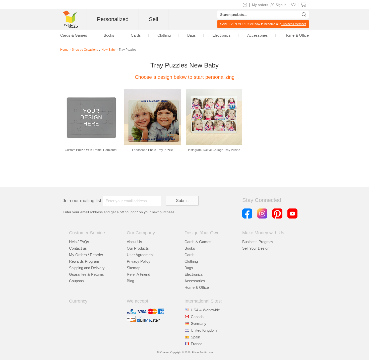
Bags (188, 268)
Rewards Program (84, 261)
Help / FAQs (79, 242)
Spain (195, 337)
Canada (197, 317)
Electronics (193, 274)
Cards (189, 255)
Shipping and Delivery (87, 268)
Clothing (191, 261)
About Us (134, 242)
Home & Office (196, 287)
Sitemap (133, 268)
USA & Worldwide (205, 310)
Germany (198, 323)
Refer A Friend (138, 274)
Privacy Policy (138, 261)
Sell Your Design (255, 248)
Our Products (138, 248)
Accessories (194, 281)
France (196, 344)
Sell (153, 19)
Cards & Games (197, 242)
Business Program (257, 242)
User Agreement (140, 255)
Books (189, 248)
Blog (130, 281)
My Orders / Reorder (86, 255)
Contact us (78, 248)
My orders (260, 5)
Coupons (76, 281)
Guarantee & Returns (86, 274)
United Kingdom (204, 330)
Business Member (293, 24)
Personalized (113, 19)
